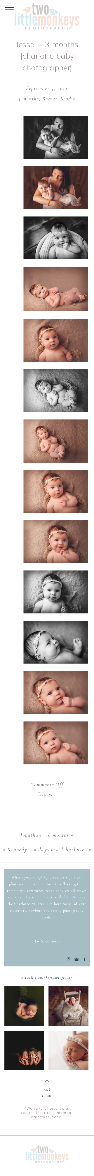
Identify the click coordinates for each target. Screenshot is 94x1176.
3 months (28, 99)
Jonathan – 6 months (45, 835)
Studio (68, 99)
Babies (49, 99)
